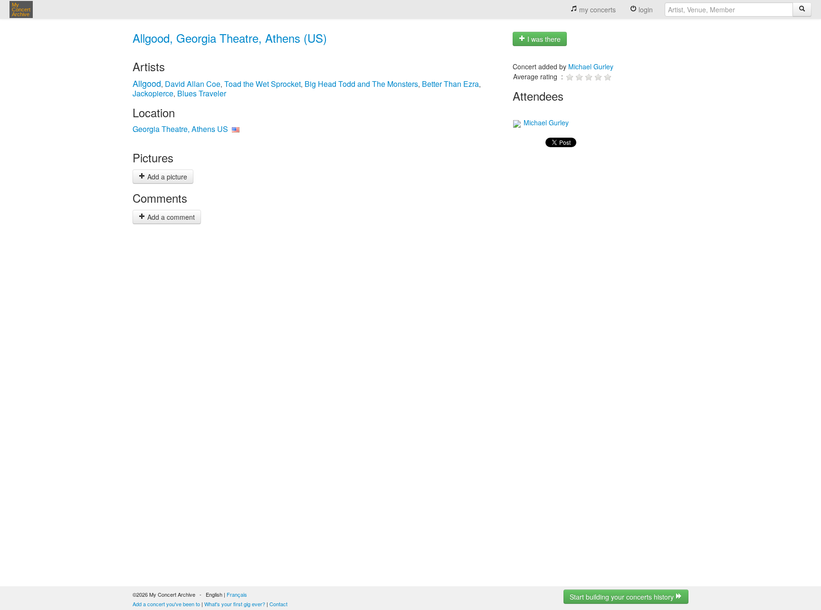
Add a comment (170, 217)
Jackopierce (153, 93)
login (645, 9)
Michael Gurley (590, 66)
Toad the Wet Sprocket (262, 83)
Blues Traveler (201, 93)
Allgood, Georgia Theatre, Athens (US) (230, 37)
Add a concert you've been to (166, 604)
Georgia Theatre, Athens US (180, 128)
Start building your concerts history (623, 596)
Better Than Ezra (450, 83)
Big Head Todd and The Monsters (361, 83)
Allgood (147, 83)
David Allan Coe (192, 83)
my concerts (596, 9)
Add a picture (166, 176)
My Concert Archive (21, 9)
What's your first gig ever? (234, 604)
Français (237, 594)
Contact (278, 604)
